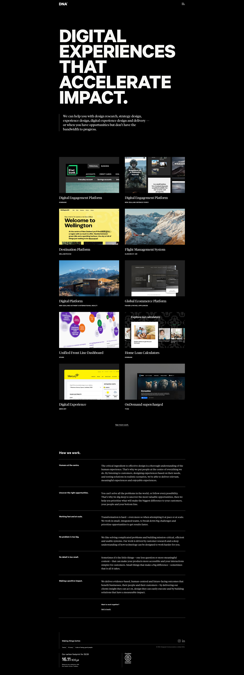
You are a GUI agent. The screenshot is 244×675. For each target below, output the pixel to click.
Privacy (70, 647)
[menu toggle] (183, 3)
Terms (64, 647)
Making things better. (71, 641)
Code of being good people (83, 647)
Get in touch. (106, 609)
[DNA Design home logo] (63, 3)
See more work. (122, 424)
